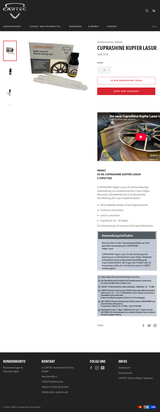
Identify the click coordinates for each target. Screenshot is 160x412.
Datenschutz (125, 373)
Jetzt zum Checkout (126, 91)
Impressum (124, 368)
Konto (154, 26)
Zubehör (93, 26)
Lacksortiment (12, 26)
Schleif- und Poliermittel (45, 26)
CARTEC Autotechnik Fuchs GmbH (25, 407)
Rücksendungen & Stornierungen (13, 369)
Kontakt (112, 26)
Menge (100, 63)
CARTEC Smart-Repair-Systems (135, 378)
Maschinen (75, 26)
